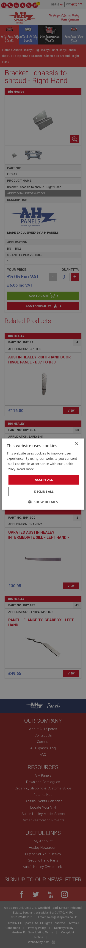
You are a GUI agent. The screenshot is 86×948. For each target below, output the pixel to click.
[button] (43, 502)
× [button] (76, 443)
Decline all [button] (43, 491)
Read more (25, 469)
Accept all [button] (44, 480)
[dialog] (43, 474)
